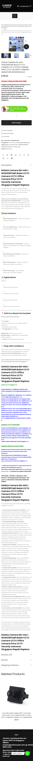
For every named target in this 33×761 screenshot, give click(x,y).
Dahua (7, 149)
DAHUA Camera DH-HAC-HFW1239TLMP (15, 144)
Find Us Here (14, 329)
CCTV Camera (16, 142)
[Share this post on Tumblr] (20, 155)
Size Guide (6, 136)
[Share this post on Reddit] (11, 155)
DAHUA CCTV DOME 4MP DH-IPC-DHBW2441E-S (16, 401)
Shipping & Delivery (10, 665)
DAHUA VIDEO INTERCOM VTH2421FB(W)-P (14, 441)
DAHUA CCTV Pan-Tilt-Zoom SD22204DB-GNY (15, 410)
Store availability (7, 130)
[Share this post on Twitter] (7, 155)
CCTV (5, 29)
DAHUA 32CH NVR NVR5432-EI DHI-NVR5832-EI (15, 428)
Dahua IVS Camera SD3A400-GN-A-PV (13, 412)
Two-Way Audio (16, 146)
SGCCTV (15, 465)
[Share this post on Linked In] (15, 155)
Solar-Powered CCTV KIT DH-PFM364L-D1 (14, 461)
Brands (4, 660)
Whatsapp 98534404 (15, 469)
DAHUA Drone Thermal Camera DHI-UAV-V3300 (16, 449)
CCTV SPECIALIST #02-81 (13, 467)
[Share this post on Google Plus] (28, 155)
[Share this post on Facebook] (3, 155)
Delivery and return (8, 133)
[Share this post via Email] (12, 158)
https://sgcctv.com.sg (15, 333)
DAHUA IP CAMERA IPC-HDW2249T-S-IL (13, 395)
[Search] (14, 16)
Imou (11, 149)
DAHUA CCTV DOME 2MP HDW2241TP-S (19, 391)
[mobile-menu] (30, 6)
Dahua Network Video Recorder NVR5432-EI (15, 432)
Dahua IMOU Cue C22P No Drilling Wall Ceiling (15, 414)
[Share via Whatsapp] (7, 158)
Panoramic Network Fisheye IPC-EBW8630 (14, 403)
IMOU (28, 142)
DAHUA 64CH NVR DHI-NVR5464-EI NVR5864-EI (15, 434)
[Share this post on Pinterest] (24, 155)
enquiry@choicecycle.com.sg (15, 745)
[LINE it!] (3, 158)
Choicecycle (22, 465)
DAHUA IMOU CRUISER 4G (9, 416)
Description (6, 165)
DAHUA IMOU (23, 142)
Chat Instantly (7, 337)
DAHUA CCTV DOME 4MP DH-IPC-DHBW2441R (15, 399)
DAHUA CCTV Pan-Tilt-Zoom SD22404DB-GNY (15, 408)
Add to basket (16, 123)
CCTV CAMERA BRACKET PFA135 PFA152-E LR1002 (16, 418)
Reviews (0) (6, 655)
